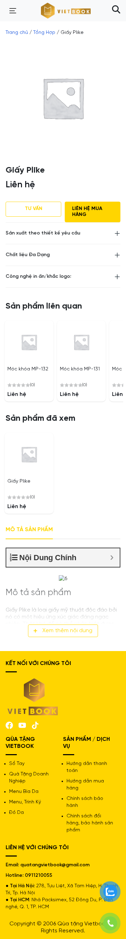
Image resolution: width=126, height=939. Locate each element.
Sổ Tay (16, 763)
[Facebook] (9, 724)
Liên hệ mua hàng (87, 211)
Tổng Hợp (44, 32)
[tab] (29, 530)
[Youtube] (22, 725)
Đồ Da (16, 812)
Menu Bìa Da (23, 791)
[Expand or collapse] (111, 557)
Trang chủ (17, 32)
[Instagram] (35, 724)
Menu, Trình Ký (25, 802)
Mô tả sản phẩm (29, 530)
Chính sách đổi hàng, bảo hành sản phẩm (89, 823)
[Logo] (33, 696)
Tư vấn (33, 208)
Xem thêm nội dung (67, 631)
